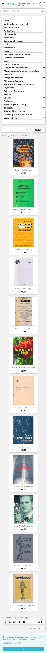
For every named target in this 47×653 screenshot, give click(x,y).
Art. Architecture (11, 27)
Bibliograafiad (10, 34)
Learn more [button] (17, 643)
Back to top (36, 628)
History (7, 51)
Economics (9, 37)
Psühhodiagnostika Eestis (23, 407)
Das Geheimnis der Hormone (23, 605)
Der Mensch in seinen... (23, 565)
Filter (38, 130)
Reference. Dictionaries (14, 91)
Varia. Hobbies (10, 118)
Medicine (8, 74)
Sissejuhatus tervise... (23, 170)
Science (7, 98)
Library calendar (11, 64)
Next (41, 622)
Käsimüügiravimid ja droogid (23, 368)
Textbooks (8, 108)
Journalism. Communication (17, 54)
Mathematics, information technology (21, 71)
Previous (9, 622)
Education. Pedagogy (13, 41)
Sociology (8, 101)
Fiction (7, 44)
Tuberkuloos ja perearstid (23, 486)
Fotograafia (9, 47)
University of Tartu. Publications (18, 114)
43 (24, 622)
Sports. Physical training (15, 104)
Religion (8, 94)
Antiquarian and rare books (16, 24)
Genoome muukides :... (23, 249)
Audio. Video (9, 31)
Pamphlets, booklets (13, 78)
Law (6, 61)
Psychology (9, 88)
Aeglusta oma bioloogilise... (23, 209)
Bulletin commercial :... (23, 328)
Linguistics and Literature (16, 68)
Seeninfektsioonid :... (23, 447)
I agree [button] (23, 649)
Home (6, 20)
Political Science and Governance (19, 84)
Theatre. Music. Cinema (14, 111)
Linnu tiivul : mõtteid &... (23, 526)
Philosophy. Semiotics (14, 81)
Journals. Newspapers (14, 58)
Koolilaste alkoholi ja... (23, 289)
